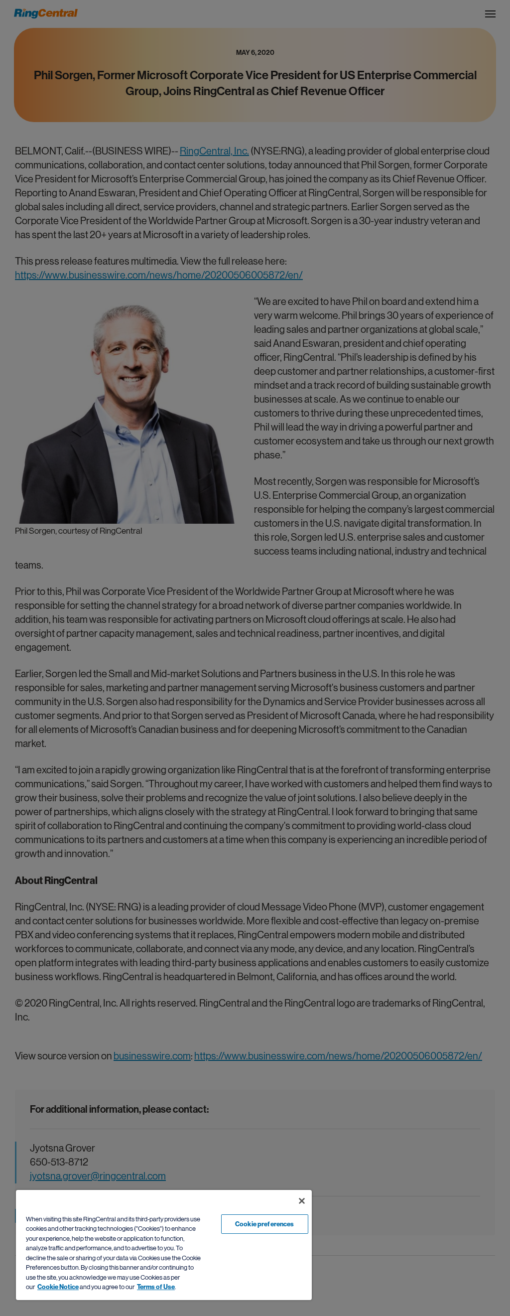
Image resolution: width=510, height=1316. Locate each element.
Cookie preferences (264, 1224)
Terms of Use (156, 1287)
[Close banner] (302, 1201)
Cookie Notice (58, 1287)
